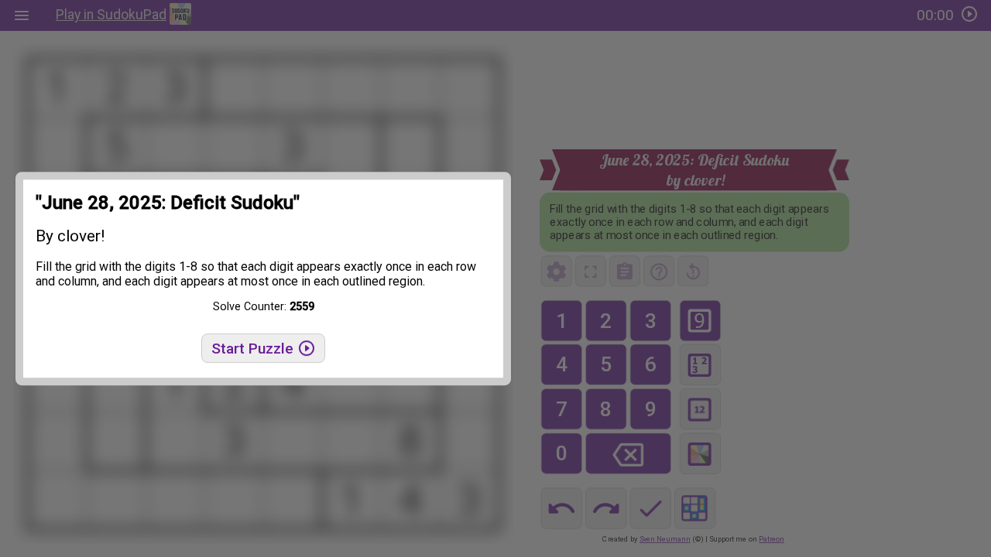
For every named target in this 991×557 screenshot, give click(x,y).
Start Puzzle (254, 348)
